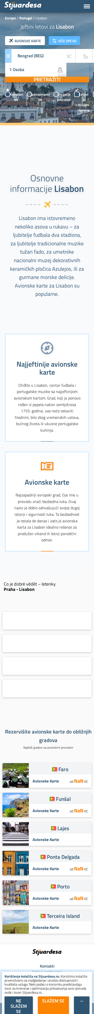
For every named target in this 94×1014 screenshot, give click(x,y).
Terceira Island (63, 916)
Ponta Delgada (63, 857)
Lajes (63, 828)
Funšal (63, 799)
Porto (63, 886)
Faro (63, 769)
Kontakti (47, 966)
